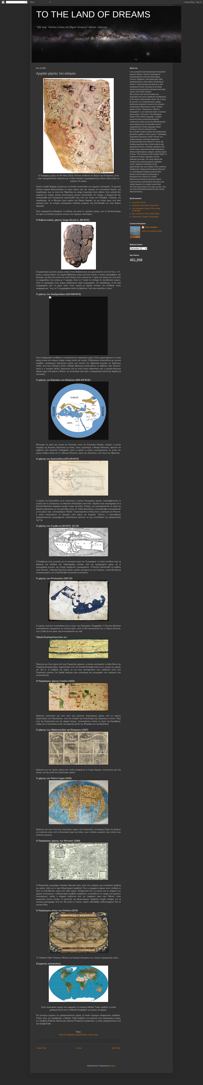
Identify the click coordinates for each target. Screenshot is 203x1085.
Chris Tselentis (151, 227)
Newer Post (41, 1048)
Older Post (116, 1048)
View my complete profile (152, 231)
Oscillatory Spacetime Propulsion (145, 205)
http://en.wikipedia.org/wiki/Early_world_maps (78, 1035)
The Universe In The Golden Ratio (145, 214)
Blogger (112, 1066)
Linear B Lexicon (139, 202)
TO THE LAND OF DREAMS (93, 14)
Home (79, 1048)
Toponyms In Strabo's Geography (145, 217)
